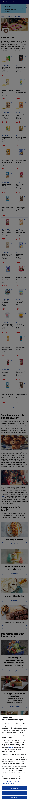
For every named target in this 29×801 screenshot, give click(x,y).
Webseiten (10, 723)
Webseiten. (11, 748)
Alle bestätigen (14, 788)
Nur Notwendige (14, 793)
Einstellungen (14, 798)
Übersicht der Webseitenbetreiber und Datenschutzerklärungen (11, 782)
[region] (14, 758)
